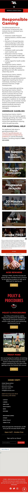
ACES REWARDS (14, 272)
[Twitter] (14, 488)
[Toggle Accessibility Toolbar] (24, 489)
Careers (5, 402)
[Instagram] (17, 488)
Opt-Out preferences (10, 254)
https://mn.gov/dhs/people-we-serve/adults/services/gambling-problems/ (12, 134)
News (4, 409)
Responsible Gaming (8, 415)
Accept (14, 251)
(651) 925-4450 (6, 385)
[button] (26, 239)
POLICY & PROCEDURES (14, 312)
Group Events (7, 406)
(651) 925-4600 (6, 388)
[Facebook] (10, 488)
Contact (5, 399)
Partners (5, 411)
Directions (6, 404)
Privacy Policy (18, 254)
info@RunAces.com (8, 390)
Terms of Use (9, 248)
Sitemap (5, 418)
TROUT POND (14, 355)
